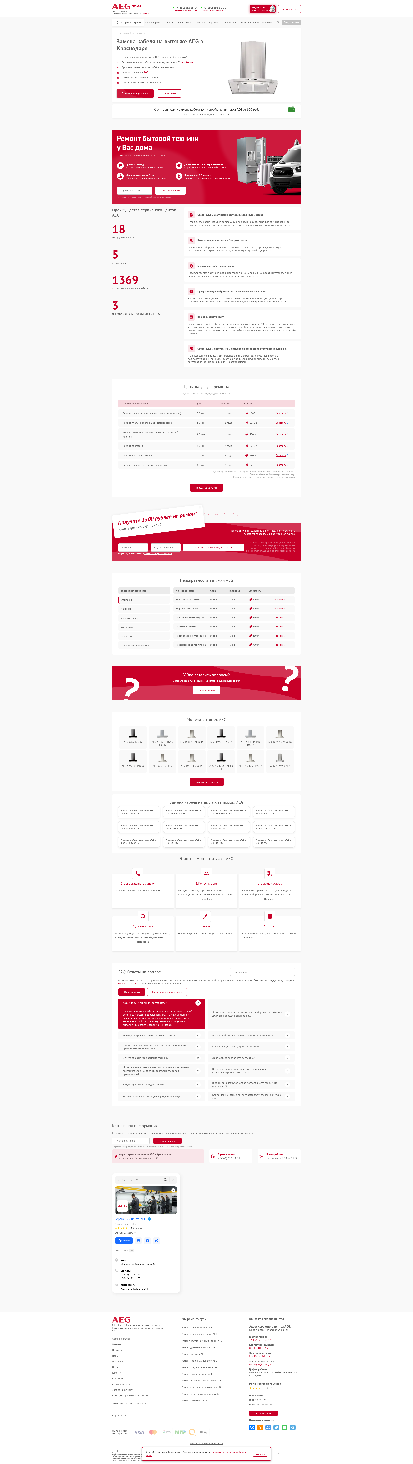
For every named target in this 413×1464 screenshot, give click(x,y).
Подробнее (206, 899)
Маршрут (126, 1241)
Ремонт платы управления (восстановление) (148, 422)
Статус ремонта (291, 22)
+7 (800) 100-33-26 (215, 7)
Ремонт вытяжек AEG (193, 1354)
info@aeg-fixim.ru (259, 1356)
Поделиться (252, 1427)
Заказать (281, 413)
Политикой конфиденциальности (179, 1146)
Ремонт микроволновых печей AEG (201, 1380)
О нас (179, 22)
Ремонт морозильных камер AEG (200, 1394)
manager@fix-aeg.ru (260, 1364)
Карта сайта (119, 1415)
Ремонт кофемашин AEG (195, 1400)
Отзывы (190, 22)
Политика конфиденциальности (206, 1443)
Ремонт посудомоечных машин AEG (201, 1340)
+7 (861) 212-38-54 (186, 7)
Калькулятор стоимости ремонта (130, 1395)
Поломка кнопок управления (191, 635)
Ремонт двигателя (133, 445)
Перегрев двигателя (186, 626)
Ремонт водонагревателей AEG (199, 1367)
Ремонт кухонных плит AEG (197, 1374)
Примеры (117, 1350)
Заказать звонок (206, 690)
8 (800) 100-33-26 (259, 1348)
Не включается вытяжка (188, 599)
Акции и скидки (229, 22)
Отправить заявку (170, 190)
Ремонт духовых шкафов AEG (198, 1347)
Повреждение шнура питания (191, 644)
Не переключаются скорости (190, 617)
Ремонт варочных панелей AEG (199, 1360)
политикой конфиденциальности (158, 553)
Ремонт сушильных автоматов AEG (201, 1387)
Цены (168, 22)
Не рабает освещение (187, 608)
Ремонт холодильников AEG (197, 1327)
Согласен (260, 1453)
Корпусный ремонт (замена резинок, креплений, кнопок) (151, 434)
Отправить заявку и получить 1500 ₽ (213, 547)
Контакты (267, 22)
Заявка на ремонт (250, 22)
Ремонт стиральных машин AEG (199, 1334)
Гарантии (213, 22)
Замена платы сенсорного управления (145, 465)
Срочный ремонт (154, 22)
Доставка (201, 22)
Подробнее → (280, 599)
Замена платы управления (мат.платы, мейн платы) (152, 413)
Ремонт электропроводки (137, 455)
